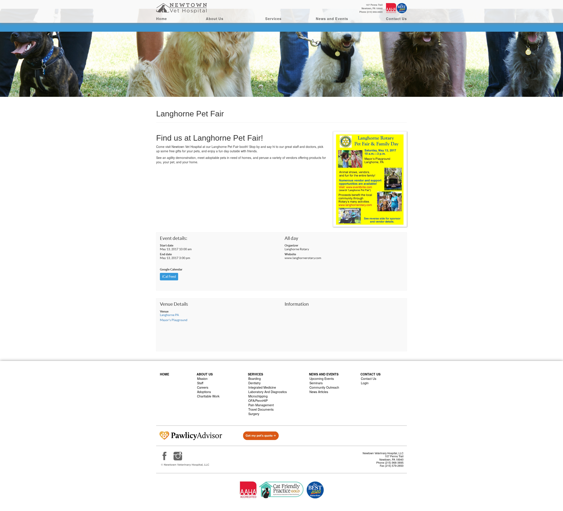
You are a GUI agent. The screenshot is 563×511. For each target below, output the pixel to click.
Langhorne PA (169, 315)
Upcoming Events (321, 378)
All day (291, 238)
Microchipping (258, 396)
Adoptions (204, 392)
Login (365, 383)
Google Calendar (171, 269)
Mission (202, 378)
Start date (166, 245)
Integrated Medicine (262, 387)
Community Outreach (324, 387)
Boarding (254, 378)
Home (161, 18)
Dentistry (254, 383)
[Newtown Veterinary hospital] (182, 8)
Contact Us (396, 18)
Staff (200, 383)
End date (166, 254)
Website (290, 254)
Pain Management (261, 405)
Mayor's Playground (173, 320)
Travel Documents (261, 409)
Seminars (316, 383)
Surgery (253, 414)
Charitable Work (208, 396)
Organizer (291, 245)
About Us (214, 18)
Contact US (370, 374)
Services (273, 18)
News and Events (332, 18)
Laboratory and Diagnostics (267, 392)
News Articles (318, 392)
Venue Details (174, 304)
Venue (164, 311)
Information (297, 304)
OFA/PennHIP (258, 400)
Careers (202, 387)
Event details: (173, 238)
